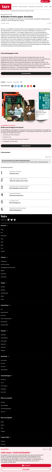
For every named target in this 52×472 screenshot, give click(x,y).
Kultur (2, 238)
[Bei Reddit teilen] (31, 86)
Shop (2, 428)
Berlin (7, 10)
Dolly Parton (3, 273)
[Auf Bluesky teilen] (19, 86)
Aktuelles (3, 286)
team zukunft (4, 360)
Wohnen (2, 270)
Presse (2, 299)
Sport (2, 242)
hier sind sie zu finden (43, 162)
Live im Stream (4, 385)
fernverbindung (4, 337)
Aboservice (3, 444)
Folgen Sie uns (4, 219)
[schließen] (50, 449)
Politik (2, 229)
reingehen (3, 350)
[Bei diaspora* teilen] (28, 86)
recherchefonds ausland (6, 318)
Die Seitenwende (4, 293)
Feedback (3, 441)
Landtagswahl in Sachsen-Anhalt (8, 267)
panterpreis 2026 (4, 324)
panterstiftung (4, 321)
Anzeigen (3, 431)
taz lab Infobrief (4, 369)
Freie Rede (3, 347)
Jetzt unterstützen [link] (26, 73)
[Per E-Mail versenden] (12, 86)
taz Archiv (3, 411)
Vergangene (3, 389)
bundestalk (3, 334)
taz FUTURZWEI (4, 405)
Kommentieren (9, 82)
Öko (2, 232)
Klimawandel (3, 277)
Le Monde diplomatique (6, 408)
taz (4, 216)
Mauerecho (3, 344)
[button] (50, 1)
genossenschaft (4, 312)
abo (1, 309)
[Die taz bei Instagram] (15, 220)
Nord (2, 248)
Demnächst (3, 379)
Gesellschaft (3, 235)
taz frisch (3, 363)
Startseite (3, 10)
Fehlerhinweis (16, 82)
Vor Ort (2, 382)
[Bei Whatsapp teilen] (25, 86)
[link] (15, 6)
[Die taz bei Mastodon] (9, 220)
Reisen (2, 421)
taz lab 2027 (3, 392)
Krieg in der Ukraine (5, 264)
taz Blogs (3, 402)
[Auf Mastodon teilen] (15, 86)
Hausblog (3, 290)
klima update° (4, 341)
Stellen (2, 296)
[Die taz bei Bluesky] (12, 220)
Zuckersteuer (4, 261)
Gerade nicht (45, 449)
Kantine (2, 425)
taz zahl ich (3, 315)
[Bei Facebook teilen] (22, 86)
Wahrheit (3, 251)
